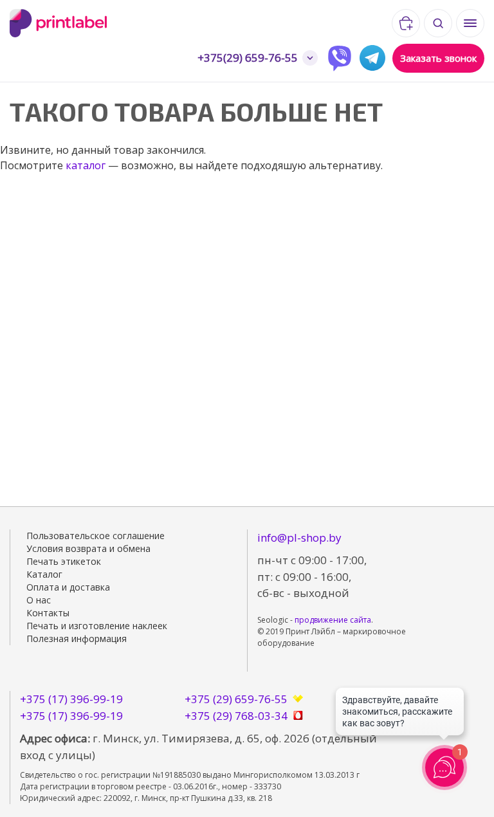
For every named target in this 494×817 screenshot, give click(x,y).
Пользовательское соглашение (95, 535)
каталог (85, 165)
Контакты (47, 613)
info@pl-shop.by (299, 537)
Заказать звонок (438, 57)
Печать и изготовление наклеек (96, 626)
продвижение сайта (333, 619)
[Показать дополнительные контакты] (310, 58)
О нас (38, 600)
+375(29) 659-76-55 (247, 57)
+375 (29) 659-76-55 (236, 699)
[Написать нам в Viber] (339, 58)
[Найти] (438, 23)
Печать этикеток (63, 561)
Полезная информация (76, 638)
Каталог (44, 574)
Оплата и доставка (68, 587)
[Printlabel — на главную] (100, 23)
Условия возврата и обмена (88, 548)
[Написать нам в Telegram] (372, 58)
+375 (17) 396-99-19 (71, 699)
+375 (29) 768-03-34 (236, 715)
